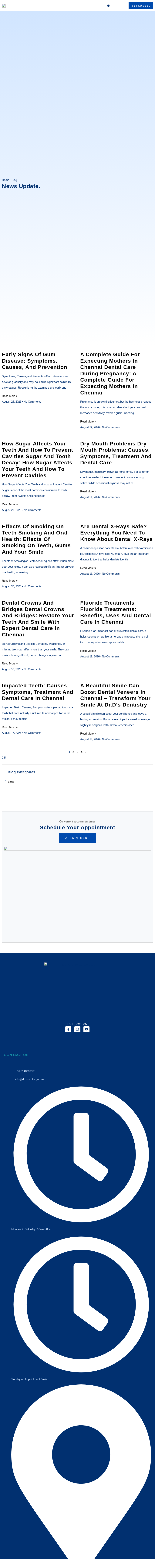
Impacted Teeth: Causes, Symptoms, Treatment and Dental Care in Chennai (37, 692)
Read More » (10, 395)
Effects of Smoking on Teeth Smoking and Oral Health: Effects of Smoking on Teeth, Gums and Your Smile (36, 539)
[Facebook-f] (68, 1029)
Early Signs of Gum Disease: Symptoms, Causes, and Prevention (34, 360)
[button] (108, 6)
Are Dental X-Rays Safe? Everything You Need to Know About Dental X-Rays (116, 532)
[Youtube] (86, 1029)
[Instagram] (77, 1029)
